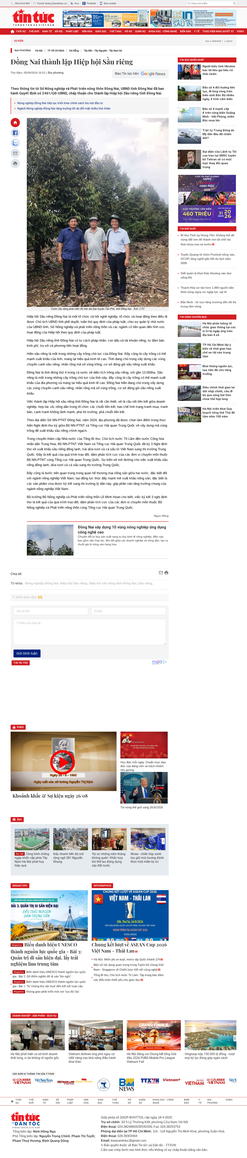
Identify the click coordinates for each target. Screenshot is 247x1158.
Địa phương (22, 50)
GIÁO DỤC (100, 31)
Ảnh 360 (20, 854)
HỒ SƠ (128, 31)
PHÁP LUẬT (72, 31)
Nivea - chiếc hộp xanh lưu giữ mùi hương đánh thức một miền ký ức (147, 857)
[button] (163, 841)
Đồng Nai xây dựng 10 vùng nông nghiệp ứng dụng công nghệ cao (122, 529)
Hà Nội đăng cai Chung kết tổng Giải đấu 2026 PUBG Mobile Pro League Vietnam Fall (151, 1058)
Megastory (17, 945)
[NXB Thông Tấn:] (94, 1084)
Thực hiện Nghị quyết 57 (218, 31)
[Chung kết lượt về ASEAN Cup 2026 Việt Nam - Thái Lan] (130, 915)
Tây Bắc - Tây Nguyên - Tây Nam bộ (103, 50)
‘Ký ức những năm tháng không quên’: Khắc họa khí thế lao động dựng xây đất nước (108, 859)
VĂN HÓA (87, 31)
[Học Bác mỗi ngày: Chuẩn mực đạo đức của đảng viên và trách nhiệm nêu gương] (144, 745)
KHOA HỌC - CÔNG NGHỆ (163, 31)
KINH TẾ (47, 31)
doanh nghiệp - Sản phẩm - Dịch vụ (34, 1015)
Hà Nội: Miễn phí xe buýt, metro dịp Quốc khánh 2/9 (127, 959)
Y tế (196, 31)
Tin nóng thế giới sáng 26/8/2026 (141, 807)
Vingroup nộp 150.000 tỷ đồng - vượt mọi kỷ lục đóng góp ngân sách (210, 1056)
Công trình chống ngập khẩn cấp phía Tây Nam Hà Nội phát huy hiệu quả (32, 860)
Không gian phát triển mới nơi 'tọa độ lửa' (46, 991)
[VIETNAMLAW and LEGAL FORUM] (53, 1082)
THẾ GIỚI (34, 31)
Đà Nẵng (74, 50)
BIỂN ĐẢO (185, 31)
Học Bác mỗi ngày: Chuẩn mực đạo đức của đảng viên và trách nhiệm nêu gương (143, 766)
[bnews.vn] (116, 1084)
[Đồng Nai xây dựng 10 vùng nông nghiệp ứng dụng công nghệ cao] (50, 540)
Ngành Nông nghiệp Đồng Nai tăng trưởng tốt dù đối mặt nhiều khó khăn (63, 108)
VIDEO (240, 31)
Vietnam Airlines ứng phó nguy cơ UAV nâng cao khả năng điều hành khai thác (92, 1058)
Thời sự (21, 31)
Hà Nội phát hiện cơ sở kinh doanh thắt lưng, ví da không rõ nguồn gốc (35, 1056)
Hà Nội (38, 50)
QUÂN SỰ (140, 31)
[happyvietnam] (72, 1080)
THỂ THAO (115, 31)
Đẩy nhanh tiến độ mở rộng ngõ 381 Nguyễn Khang (68, 857)
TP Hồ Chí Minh (55, 50)
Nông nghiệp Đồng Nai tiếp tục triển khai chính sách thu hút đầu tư (60, 103)
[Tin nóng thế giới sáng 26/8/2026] (144, 788)
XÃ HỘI (59, 31)
